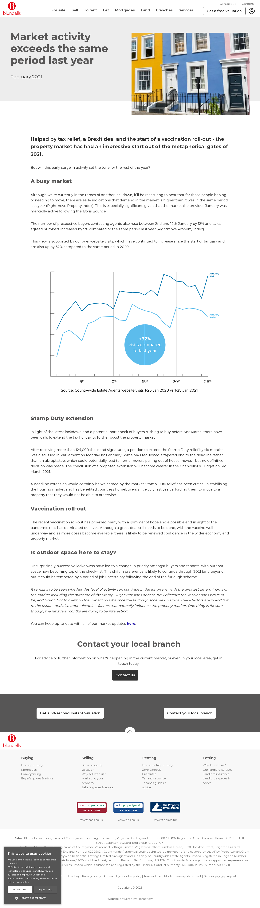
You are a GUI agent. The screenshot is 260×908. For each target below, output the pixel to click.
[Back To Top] (130, 732)
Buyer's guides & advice (37, 778)
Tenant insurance (154, 778)
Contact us (228, 4)
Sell (75, 10)
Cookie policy (131, 876)
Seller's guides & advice (97, 787)
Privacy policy (91, 876)
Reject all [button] (45, 889)
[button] (32, 898)
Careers (248, 4)
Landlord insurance (216, 774)
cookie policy (22, 882)
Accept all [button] (20, 889)
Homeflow (145, 899)
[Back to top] (24, 740)
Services (186, 10)
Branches (164, 10)
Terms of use (153, 876)
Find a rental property (157, 765)
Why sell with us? (94, 774)
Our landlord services (217, 769)
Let (106, 10)
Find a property (32, 765)
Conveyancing (31, 774)
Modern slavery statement (182, 876)
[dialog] (32, 875)
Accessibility (112, 876)
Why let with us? (214, 765)
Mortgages (125, 10)
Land (145, 10)
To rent (90, 10)
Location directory (67, 876)
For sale (58, 10)
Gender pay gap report (220, 876)
